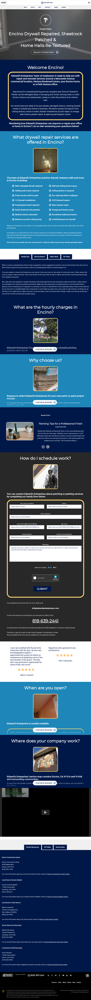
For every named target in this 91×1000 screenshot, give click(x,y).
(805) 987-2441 (37, 975)
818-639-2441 (48, 2)
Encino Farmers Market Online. (58, 897)
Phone (64, 503)
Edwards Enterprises (3, 2)
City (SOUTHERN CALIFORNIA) (27, 524)
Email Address (27, 534)
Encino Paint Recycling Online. (58, 965)
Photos (69, 982)
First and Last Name (27, 503)
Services (54, 982)
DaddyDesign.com (84, 992)
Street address (45, 514)
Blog (74, 982)
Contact (47, 7)
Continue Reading (44, 349)
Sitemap (78, 990)
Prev (43, 446)
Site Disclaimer (85, 990)
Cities (59, 982)
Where (63, 7)
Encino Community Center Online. (59, 874)
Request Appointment (43, 52)
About (64, 982)
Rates (33, 7)
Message (45, 544)
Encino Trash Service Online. (49, 919)
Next (47, 446)
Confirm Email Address (64, 534)
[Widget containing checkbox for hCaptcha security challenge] (45, 578)
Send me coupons (41, 567)
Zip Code (64, 524)
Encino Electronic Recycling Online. (56, 942)
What (25, 7)
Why (39, 7)
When (56, 7)
